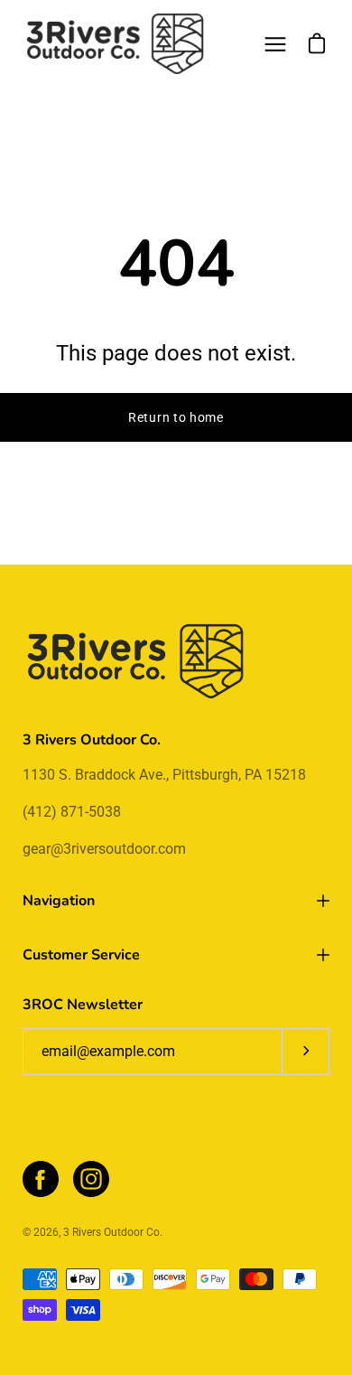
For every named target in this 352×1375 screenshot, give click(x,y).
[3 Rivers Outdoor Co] (115, 44)
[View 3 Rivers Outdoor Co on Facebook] (41, 1179)
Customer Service (81, 955)
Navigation (59, 901)
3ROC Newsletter (83, 1005)
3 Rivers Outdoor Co (111, 1232)
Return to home (176, 417)
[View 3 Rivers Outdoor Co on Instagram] (91, 1179)
